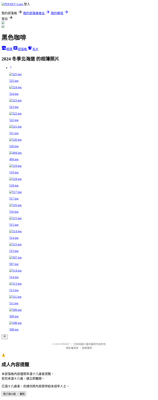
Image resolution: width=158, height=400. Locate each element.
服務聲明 (87, 347)
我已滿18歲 (9, 393)
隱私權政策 (72, 347)
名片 (35, 49)
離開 (22, 393)
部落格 (23, 49)
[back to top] (5, 336)
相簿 (9, 49)
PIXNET (65, 344)
